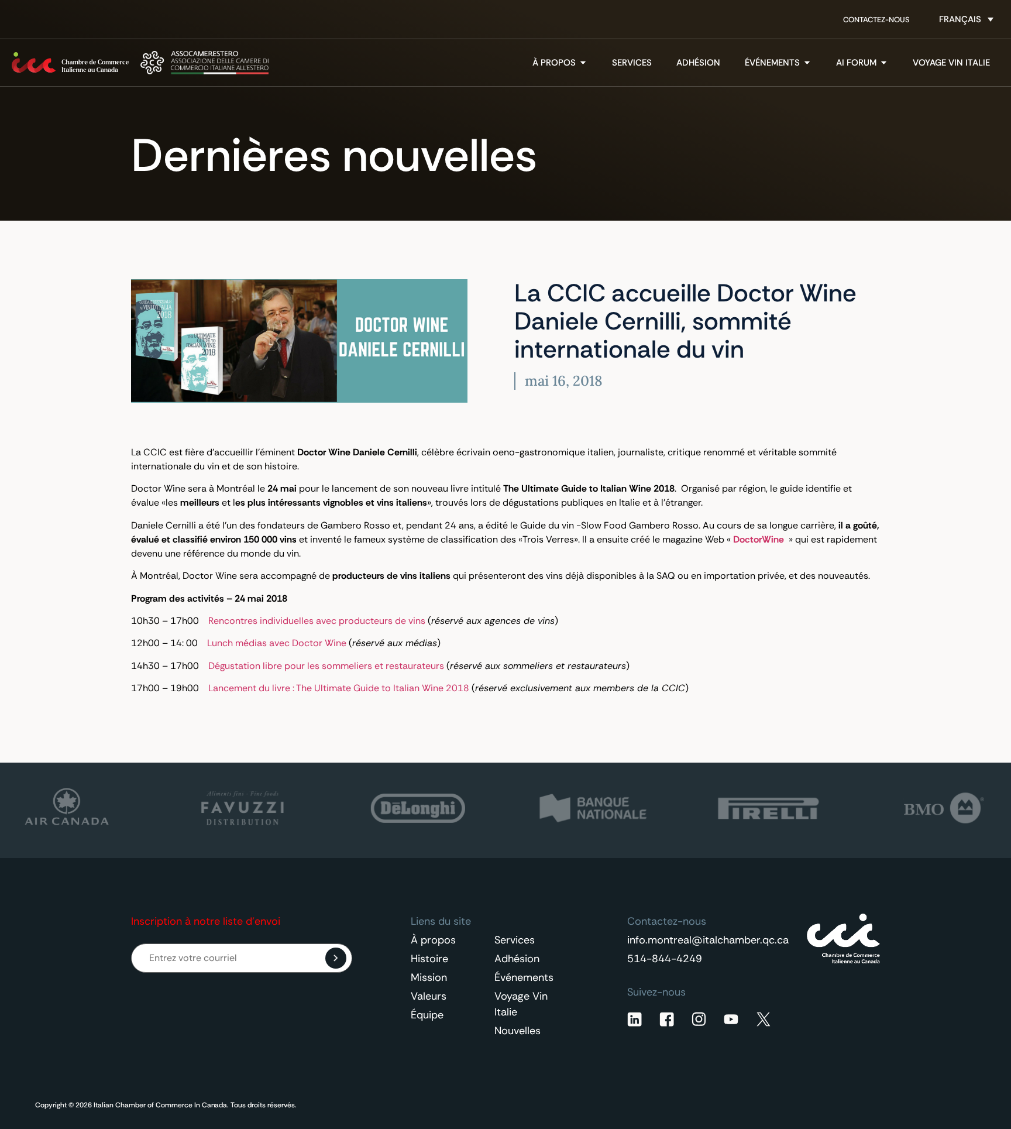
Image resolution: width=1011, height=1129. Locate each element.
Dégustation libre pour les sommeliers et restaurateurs (326, 666)
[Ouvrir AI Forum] (883, 63)
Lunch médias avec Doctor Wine (276, 643)
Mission (429, 977)
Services (514, 940)
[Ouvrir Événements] (807, 63)
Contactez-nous (876, 20)
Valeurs (428, 996)
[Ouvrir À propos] (583, 63)
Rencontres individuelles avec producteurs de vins (316, 621)
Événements (523, 977)
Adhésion (516, 959)
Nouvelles (517, 1031)
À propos (433, 940)
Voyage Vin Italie (521, 1004)
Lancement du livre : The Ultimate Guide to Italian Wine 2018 (338, 688)
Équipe (427, 1015)
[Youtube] (731, 1019)
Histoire (429, 959)
